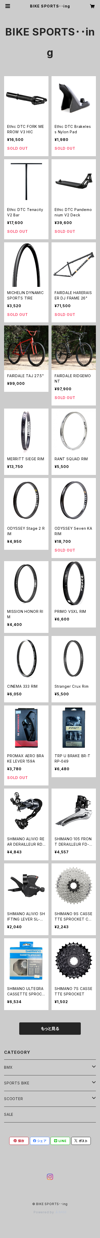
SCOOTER (13, 1098)
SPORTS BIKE (16, 1083)
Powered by (44, 1212)
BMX (8, 1067)
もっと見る (50, 1028)
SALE (8, 1114)
